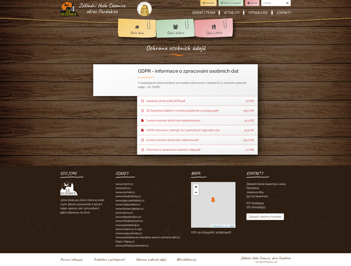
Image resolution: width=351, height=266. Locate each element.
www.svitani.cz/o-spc (129, 229)
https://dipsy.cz (125, 241)
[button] (213, 201)
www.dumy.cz (124, 212)
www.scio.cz (123, 188)
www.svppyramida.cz (129, 233)
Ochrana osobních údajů (151, 259)
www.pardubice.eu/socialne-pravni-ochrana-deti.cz (148, 237)
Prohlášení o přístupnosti (109, 259)
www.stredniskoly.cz (128, 196)
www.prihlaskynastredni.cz (132, 245)
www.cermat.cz (125, 192)
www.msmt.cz (124, 184)
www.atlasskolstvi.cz (128, 217)
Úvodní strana (203, 12)
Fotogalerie (258, 12)
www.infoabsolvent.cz (129, 221)
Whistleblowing (186, 259)
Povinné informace (71, 259)
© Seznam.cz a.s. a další (223, 226)
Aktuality (231, 12)
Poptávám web (271, 261)
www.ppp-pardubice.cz (130, 200)
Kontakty (283, 12)
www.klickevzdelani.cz (130, 208)
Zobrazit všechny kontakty (265, 216)
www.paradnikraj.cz (127, 225)
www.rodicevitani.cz (128, 204)
